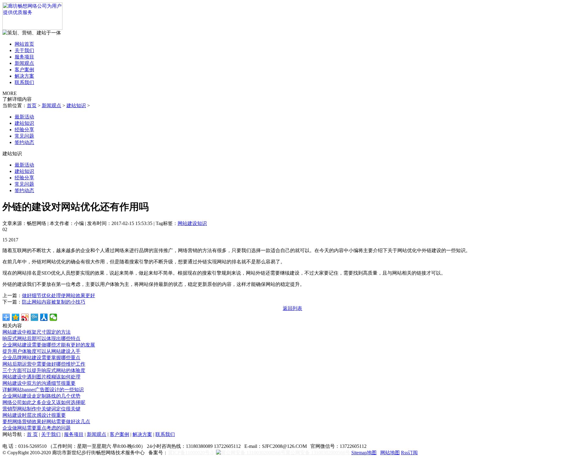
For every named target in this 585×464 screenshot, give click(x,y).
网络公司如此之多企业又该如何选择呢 (43, 402)
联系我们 (24, 82)
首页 (32, 105)
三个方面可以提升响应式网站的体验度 (43, 370)
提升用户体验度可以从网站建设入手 (41, 351)
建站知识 (76, 105)
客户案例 (24, 69)
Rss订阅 (409, 452)
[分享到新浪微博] (25, 317)
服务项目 (24, 56)
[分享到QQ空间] (16, 317)
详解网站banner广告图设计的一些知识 (43, 389)
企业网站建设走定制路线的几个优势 (41, 396)
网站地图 (390, 452)
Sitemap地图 (364, 452)
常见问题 (24, 136)
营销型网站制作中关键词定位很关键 (41, 408)
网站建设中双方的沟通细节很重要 (39, 383)
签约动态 (24, 142)
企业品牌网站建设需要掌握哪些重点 (41, 357)
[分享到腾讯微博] (34, 317)
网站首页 (24, 44)
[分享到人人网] (44, 317)
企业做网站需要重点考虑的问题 (36, 428)
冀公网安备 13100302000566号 (317, 452)
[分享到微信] (53, 317)
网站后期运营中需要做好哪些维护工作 (43, 364)
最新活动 (24, 116)
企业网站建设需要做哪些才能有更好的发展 (48, 344)
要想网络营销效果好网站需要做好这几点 (46, 421)
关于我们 (24, 50)
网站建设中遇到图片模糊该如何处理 (41, 376)
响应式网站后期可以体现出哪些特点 (41, 338)
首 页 (32, 434)
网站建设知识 (192, 223)
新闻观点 (24, 63)
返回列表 (292, 308)
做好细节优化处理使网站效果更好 (58, 295)
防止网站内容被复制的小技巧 (53, 301)
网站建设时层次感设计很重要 (34, 415)
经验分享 (24, 129)
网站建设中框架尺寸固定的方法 (36, 332)
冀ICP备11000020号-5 (191, 452)
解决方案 (24, 76)
